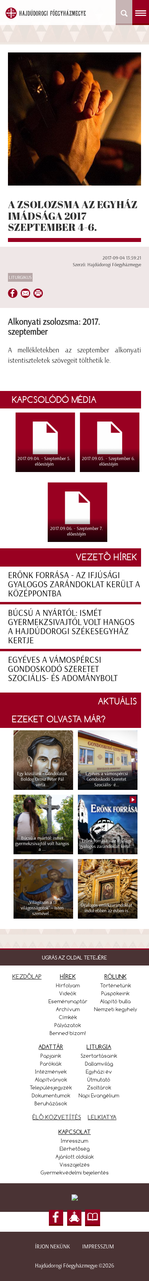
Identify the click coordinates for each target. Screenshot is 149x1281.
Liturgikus (20, 277)
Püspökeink (115, 993)
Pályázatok (67, 1025)
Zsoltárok (99, 1087)
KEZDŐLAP (27, 976)
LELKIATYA (102, 1117)
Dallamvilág (99, 1063)
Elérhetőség (75, 1149)
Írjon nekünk (52, 1246)
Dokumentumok (51, 1095)
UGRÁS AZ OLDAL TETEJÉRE (74, 957)
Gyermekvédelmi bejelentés (75, 1172)
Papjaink (51, 1056)
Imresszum (74, 1141)
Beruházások (51, 1103)
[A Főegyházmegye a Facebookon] (56, 1218)
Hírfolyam (68, 985)
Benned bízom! (68, 1033)
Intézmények (51, 1071)
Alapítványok (51, 1079)
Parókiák (51, 1063)
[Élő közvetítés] (74, 1218)
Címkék (68, 1017)
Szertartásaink (99, 1056)
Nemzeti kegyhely (115, 1009)
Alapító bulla (115, 1001)
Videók (67, 993)
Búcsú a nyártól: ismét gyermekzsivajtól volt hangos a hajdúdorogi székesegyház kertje (71, 627)
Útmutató (98, 1079)
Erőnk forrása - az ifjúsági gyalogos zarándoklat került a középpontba (74, 584)
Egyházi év (99, 1071)
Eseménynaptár (67, 1001)
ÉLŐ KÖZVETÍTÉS (57, 1117)
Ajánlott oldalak (75, 1156)
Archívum (68, 1009)
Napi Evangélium (99, 1095)
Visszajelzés (75, 1164)
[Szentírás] (92, 1217)
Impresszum (98, 1246)
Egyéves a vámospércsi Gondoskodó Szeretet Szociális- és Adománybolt (63, 668)
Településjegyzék (51, 1087)
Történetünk (115, 985)
